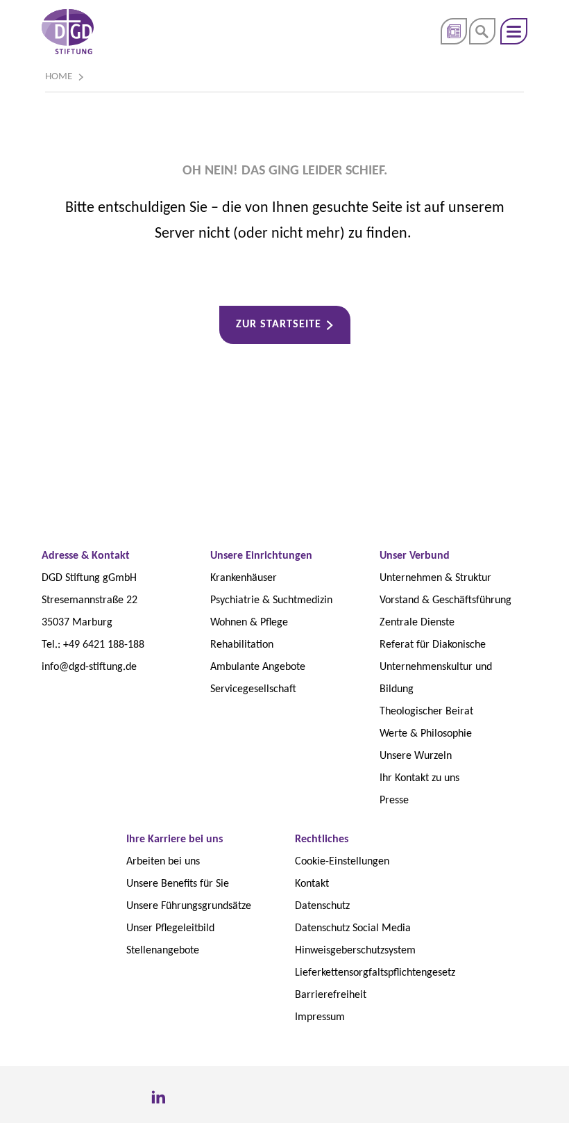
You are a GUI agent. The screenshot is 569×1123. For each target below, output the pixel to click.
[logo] (68, 31)
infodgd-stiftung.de (89, 667)
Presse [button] (454, 31)
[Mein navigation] (513, 31)
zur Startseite (278, 324)
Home (58, 77)
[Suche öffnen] (482, 31)
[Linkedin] (158, 1098)
